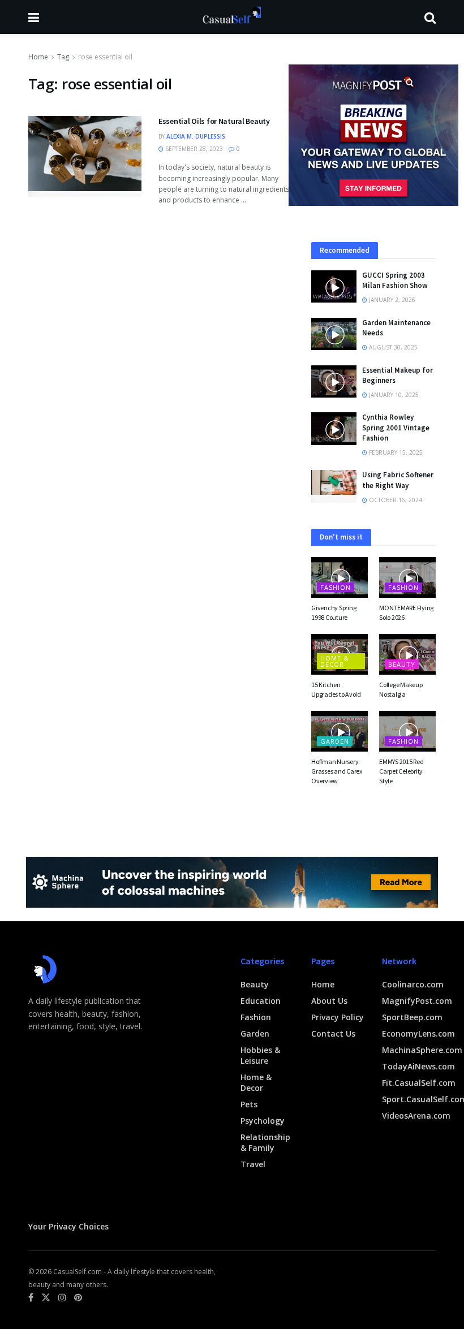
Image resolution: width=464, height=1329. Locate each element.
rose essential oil (105, 57)
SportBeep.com (412, 1017)
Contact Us (333, 1033)
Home (38, 57)
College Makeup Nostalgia (401, 689)
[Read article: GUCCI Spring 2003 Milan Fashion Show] (333, 286)
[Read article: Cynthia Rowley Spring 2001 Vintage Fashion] (333, 428)
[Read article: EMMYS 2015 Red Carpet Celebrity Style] (407, 731)
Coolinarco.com (413, 984)
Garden (334, 741)
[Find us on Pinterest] (78, 1297)
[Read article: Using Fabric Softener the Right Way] (333, 486)
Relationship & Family (265, 1142)
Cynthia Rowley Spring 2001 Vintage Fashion (395, 427)
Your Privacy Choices (68, 1226)
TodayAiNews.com (418, 1066)
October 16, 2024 (394, 500)
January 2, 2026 (391, 300)
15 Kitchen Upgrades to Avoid (336, 689)
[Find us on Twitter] (45, 1297)
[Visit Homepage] (232, 17)
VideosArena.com (416, 1115)
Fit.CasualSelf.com (419, 1082)
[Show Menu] (33, 17)
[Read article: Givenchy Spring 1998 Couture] (339, 577)
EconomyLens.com (418, 1033)
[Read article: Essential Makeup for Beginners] (333, 381)
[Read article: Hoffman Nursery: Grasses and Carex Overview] (339, 731)
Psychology (262, 1120)
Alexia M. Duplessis (195, 136)
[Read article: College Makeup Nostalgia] (407, 654)
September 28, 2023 (193, 149)
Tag (63, 57)
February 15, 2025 (395, 452)
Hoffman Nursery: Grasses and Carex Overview (336, 771)
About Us (329, 1000)
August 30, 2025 (392, 347)
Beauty (401, 664)
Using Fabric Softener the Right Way (397, 480)
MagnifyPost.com (417, 1000)
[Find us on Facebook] (30, 1297)
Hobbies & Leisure (260, 1055)
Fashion (335, 587)
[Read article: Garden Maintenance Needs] (333, 334)
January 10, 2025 (393, 395)
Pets (248, 1104)
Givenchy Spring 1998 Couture (333, 612)
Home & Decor (334, 661)
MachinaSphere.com (422, 1050)
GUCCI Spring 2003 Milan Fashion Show (395, 280)
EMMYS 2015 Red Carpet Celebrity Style (401, 771)
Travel (252, 1164)
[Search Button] (430, 17)
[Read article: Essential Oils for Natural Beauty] (84, 156)
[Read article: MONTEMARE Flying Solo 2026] (407, 577)
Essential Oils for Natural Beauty (214, 121)
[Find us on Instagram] (62, 1297)
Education (260, 1000)
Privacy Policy (337, 1017)
